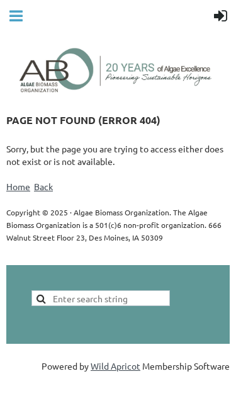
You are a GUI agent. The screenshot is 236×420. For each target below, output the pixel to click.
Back (43, 186)
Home (18, 186)
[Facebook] (15, 256)
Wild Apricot (115, 366)
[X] (43, 256)
